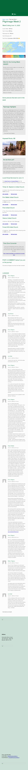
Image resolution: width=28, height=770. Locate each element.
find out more (14, 194)
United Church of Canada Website (11, 181)
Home (4, 19)
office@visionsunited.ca (12, 756)
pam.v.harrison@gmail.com (13, 531)
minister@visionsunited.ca (13, 757)
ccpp (7, 19)
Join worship (5, 194)
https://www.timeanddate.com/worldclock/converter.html (14, 254)
